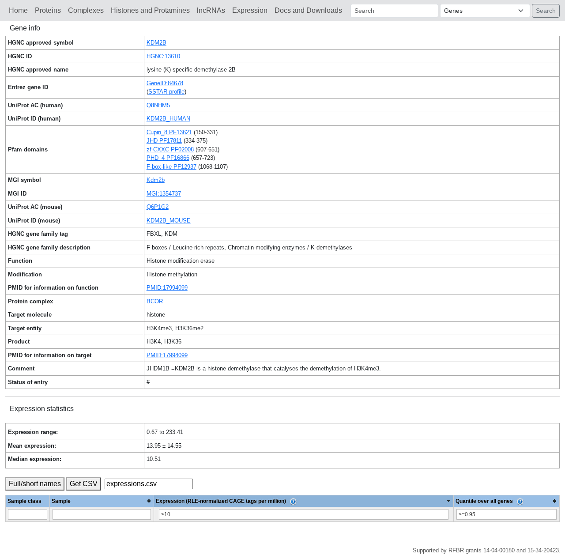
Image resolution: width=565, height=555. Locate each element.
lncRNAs (211, 10)
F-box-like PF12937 (171, 166)
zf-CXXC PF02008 (170, 149)
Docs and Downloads (308, 10)
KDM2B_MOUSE (169, 220)
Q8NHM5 (158, 105)
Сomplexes (86, 10)
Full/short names (35, 483)
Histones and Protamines (150, 10)
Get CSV (84, 483)
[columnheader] (102, 501)
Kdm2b (156, 180)
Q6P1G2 (158, 207)
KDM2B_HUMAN (168, 118)
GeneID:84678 (165, 83)
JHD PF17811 (164, 140)
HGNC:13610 (163, 56)
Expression (249, 10)
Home (18, 10)
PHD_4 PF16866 (168, 158)
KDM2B (156, 42)
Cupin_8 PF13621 (169, 132)
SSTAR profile (166, 91)
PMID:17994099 (167, 287)
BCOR (155, 301)
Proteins (48, 10)
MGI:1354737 (164, 193)
